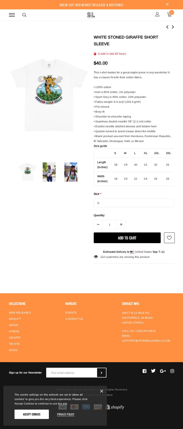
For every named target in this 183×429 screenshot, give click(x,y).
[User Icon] (157, 15)
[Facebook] (144, 371)
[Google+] (163, 371)
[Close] (102, 392)
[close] (167, 4)
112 (102, 257)
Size (97, 193)
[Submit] (101, 372)
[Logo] (91, 14)
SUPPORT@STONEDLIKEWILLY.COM (146, 340)
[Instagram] (172, 371)
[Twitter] (153, 371)
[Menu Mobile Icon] (12, 15)
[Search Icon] (24, 15)
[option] (49, 95)
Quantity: (99, 215)
